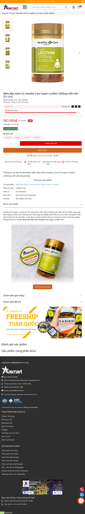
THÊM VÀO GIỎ (51, 143)
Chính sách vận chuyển (10, 461)
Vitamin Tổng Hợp (8, 416)
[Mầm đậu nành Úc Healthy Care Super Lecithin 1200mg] (47, 52)
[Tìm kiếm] (66, 7)
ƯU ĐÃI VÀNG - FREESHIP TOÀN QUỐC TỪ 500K (41, 1)
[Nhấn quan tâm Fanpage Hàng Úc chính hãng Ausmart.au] (42, 487)
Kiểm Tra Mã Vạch (8, 440)
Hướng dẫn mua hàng (9, 450)
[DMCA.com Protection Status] (6, 513)
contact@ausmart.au (16, 390)
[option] (7, 24)
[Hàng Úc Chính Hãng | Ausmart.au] (11, 7)
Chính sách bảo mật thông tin (12, 464)
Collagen (5, 430)
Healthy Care (13, 100)
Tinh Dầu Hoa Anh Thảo (10, 433)
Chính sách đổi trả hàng (10, 457)
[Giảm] (5, 143)
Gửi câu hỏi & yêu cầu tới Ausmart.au (15, 471)
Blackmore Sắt (7, 423)
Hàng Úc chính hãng (31, 407)
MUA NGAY (42, 150)
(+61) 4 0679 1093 (24, 384)
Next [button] (79, 52)
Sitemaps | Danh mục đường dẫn (13, 474)
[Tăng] (16, 143)
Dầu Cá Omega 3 (8, 426)
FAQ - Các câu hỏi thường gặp (12, 467)
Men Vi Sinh (6, 436)
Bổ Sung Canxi (7, 420)
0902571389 (42, 156)
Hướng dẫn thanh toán (10, 454)
